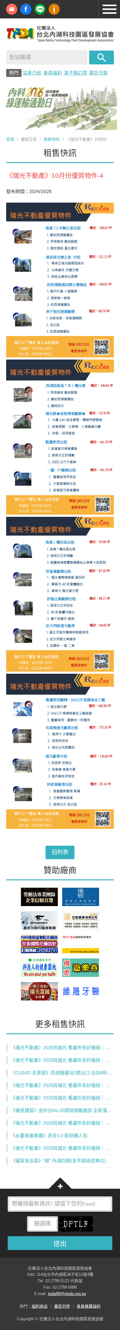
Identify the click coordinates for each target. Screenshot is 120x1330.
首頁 (10, 139)
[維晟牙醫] (80, 998)
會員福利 (52, 72)
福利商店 (40, 1306)
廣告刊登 (98, 72)
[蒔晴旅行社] (39, 998)
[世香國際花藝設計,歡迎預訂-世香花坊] (39, 951)
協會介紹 (32, 72)
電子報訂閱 (75, 72)
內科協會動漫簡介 (54, 9)
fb (25, 9)
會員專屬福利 (89, 1306)
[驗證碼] (76, 1225)
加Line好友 (40, 9)
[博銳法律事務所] (80, 904)
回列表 (60, 852)
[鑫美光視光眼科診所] (39, 928)
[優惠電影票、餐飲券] (80, 975)
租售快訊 (52, 139)
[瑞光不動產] (80, 951)
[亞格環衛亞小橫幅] (80, 928)
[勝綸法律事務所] (39, 904)
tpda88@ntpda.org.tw (67, 1293)
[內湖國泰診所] (39, 975)
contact (11, 9)
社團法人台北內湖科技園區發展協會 (60, 33)
